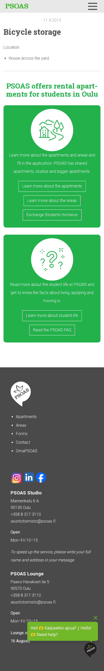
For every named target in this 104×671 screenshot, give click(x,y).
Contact (23, 442)
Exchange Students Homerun (52, 214)
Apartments (26, 416)
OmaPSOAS (26, 451)
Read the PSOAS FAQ (52, 330)
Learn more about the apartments (52, 186)
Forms (22, 433)
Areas (21, 425)
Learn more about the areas (52, 200)
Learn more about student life (52, 315)
